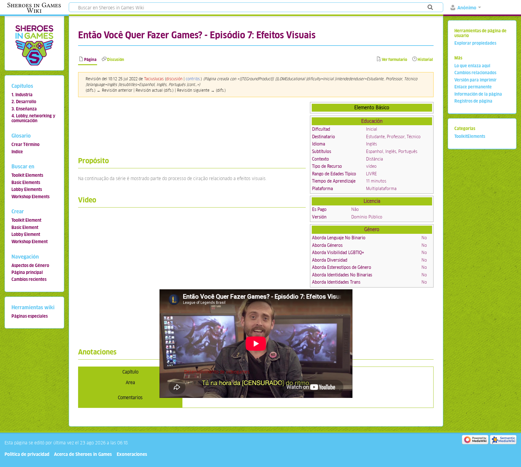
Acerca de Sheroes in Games (83, 454)
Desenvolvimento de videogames (217, 372)
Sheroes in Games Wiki (34, 7)
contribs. (193, 78)
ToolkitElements (469, 136)
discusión (174, 78)
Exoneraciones (132, 454)
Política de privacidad (27, 454)
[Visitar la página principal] (34, 45)
